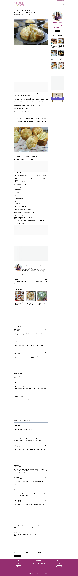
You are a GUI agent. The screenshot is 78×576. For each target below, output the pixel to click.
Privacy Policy (46, 573)
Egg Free (31, 7)
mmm (56, 7)
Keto (42, 7)
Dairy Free (49, 7)
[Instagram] (51, 1)
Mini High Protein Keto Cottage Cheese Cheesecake (54, 58)
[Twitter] (56, 1)
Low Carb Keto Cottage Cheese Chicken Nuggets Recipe (61, 46)
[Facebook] (50, 1)
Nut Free (53, 7)
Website (39, 552)
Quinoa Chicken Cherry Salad (42, 280)
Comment (16, 535)
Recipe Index (40, 4)
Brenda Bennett (17, 14)
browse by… (23, 7)
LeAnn (15, 477)
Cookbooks (59, 565)
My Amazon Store (59, 566)
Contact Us (59, 563)
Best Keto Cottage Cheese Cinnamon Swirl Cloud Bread (54, 70)
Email (27, 552)
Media (18, 566)
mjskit (15, 465)
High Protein (35, 7)
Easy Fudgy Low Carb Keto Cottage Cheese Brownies (54, 46)
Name (15, 552)
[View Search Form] (63, 4)
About (18, 563)
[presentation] (19, 296)
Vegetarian (45, 7)
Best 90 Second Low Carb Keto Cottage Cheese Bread (61, 70)
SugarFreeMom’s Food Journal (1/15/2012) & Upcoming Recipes (20, 281)
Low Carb (39, 7)
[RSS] (54, 1)
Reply (46, 329)
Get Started (18, 565)
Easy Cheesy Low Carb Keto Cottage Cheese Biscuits (61, 58)
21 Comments (29, 14)
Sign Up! (34, 563)
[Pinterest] (53, 1)
